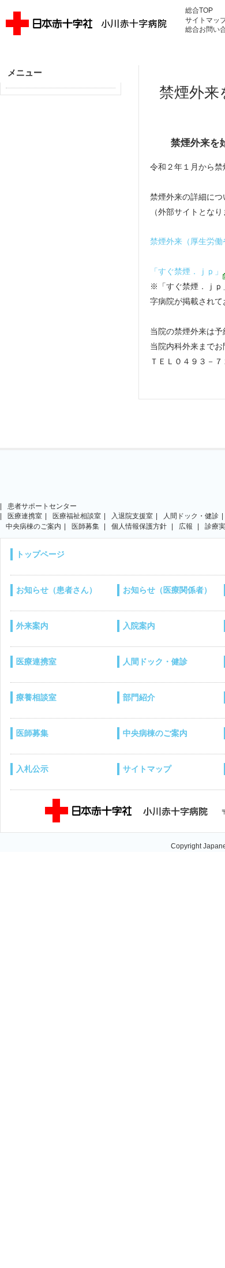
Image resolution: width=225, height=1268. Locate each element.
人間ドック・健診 (191, 516)
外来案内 (32, 625)
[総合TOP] (46, 483)
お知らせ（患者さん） (56, 589)
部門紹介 (139, 697)
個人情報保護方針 (139, 526)
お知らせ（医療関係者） (167, 589)
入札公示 (32, 768)
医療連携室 (36, 661)
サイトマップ (147, 768)
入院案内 (139, 625)
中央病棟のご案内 (155, 733)
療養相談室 (36, 697)
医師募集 (32, 733)
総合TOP (199, 10)
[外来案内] (139, 483)
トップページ (40, 554)
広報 (186, 526)
